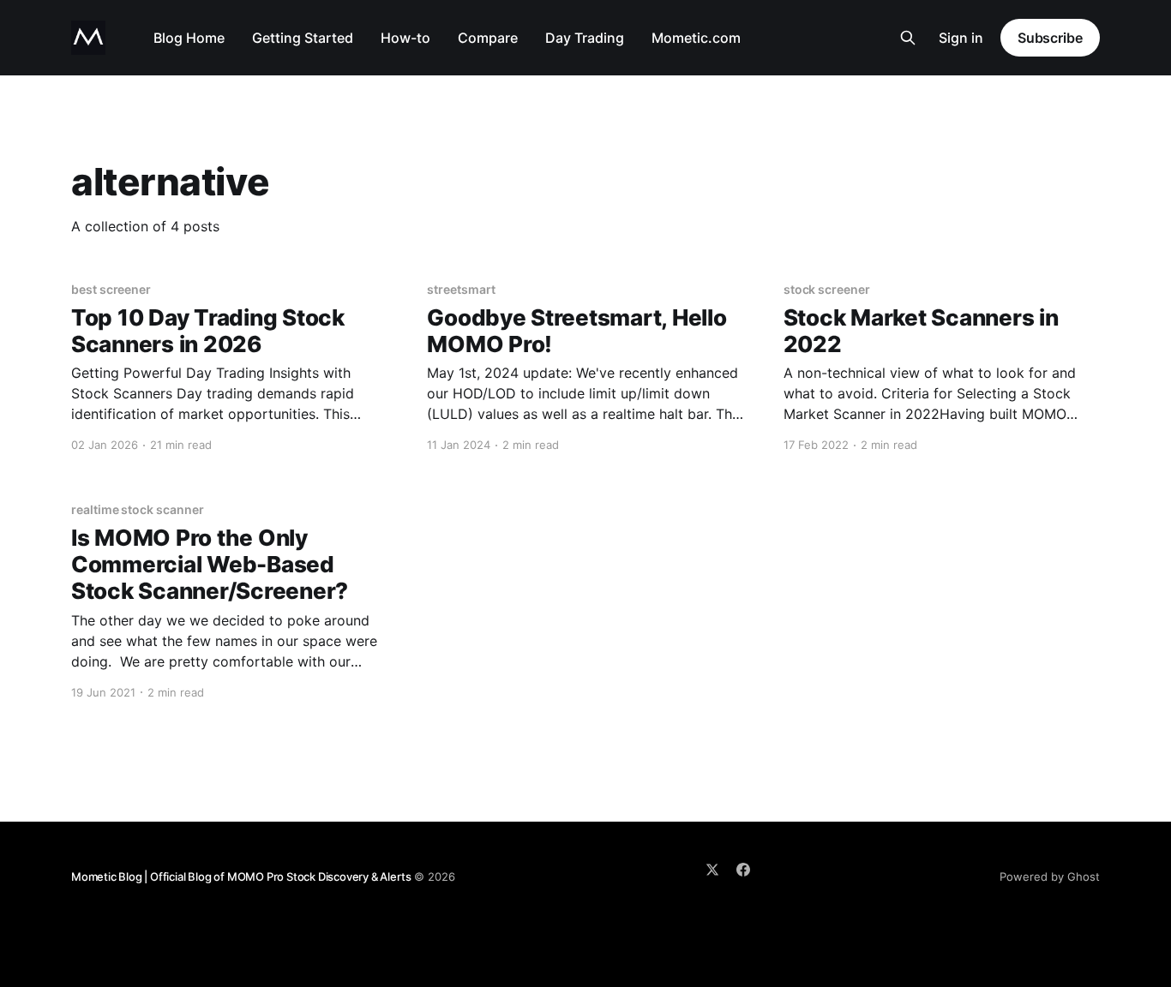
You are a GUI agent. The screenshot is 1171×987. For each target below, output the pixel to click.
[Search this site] (908, 37)
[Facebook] (743, 869)
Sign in (961, 37)
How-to (405, 37)
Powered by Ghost (1050, 876)
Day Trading (584, 37)
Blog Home (189, 37)
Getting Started (302, 37)
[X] (712, 869)
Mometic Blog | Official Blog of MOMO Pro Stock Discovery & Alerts (241, 876)
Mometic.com (696, 37)
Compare (488, 37)
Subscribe (1050, 37)
